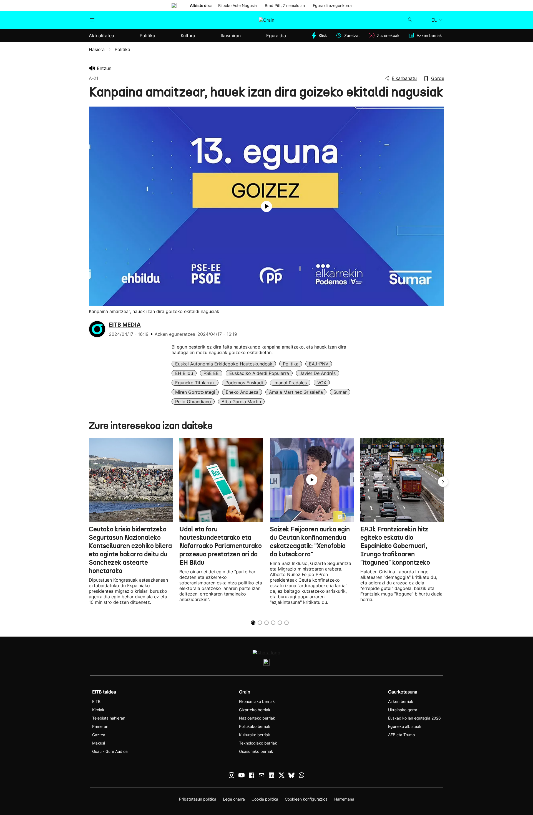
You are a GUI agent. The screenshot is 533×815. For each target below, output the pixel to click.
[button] (443, 481)
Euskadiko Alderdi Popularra (259, 373)
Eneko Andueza (242, 392)
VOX (321, 382)
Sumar (340, 392)
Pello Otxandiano (193, 401)
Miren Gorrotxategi (195, 392)
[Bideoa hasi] (266, 206)
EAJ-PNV (318, 364)
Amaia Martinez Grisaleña (296, 392)
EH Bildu (184, 373)
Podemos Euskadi (244, 382)
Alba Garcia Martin (241, 401)
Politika (290, 364)
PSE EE (211, 373)
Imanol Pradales (290, 382)
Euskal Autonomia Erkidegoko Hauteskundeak (223, 364)
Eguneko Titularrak (195, 382)
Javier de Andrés (318, 373)
